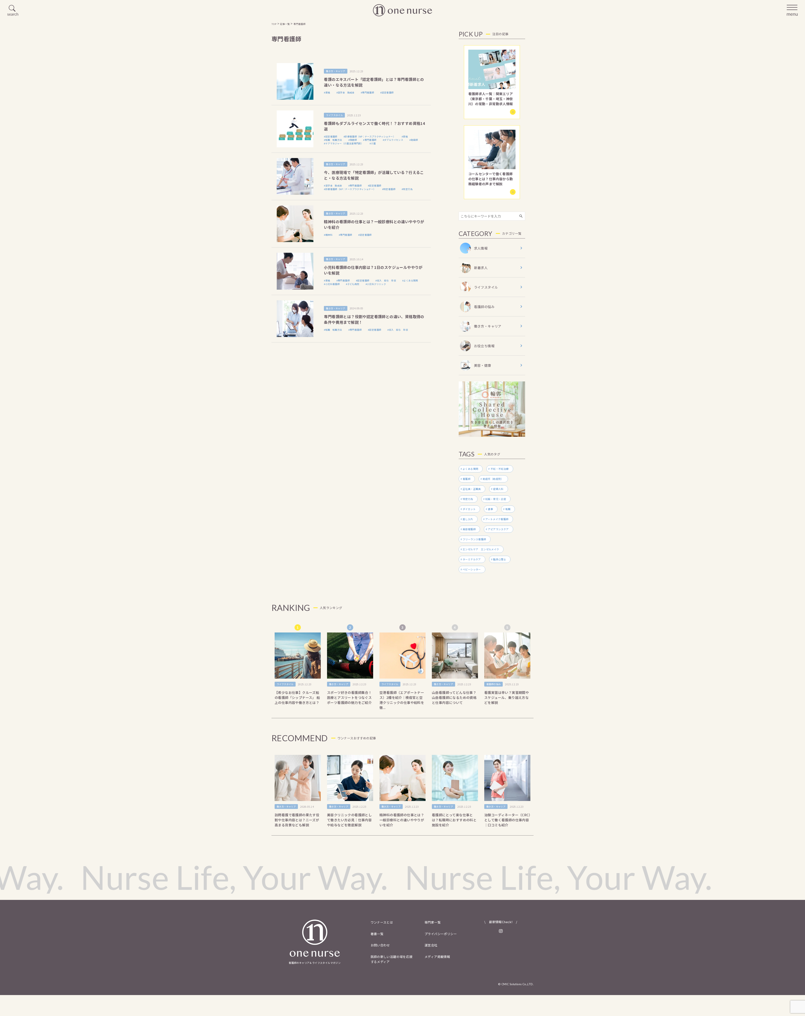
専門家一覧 (433, 922)
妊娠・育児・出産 (495, 499)
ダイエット (469, 509)
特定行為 (468, 499)
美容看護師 (469, 529)
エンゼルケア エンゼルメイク (481, 549)
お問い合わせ (380, 945)
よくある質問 (470, 468)
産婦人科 (498, 489)
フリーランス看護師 (474, 539)
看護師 (466, 479)
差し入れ (468, 519)
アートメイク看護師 (497, 519)
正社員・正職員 (472, 489)
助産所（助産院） (493, 479)
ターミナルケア (472, 559)
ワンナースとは (382, 922)
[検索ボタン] (521, 216)
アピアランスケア (498, 529)
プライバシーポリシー (441, 934)
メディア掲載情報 (437, 956)
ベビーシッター (472, 569)
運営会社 (431, 945)
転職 (508, 509)
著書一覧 (377, 934)
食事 (490, 509)
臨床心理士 (499, 559)
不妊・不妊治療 (500, 468)
